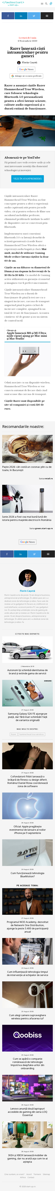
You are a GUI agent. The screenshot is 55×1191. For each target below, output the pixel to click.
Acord (29, 1174)
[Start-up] (51, 2)
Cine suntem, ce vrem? (14, 1174)
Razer (13, 734)
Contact (31, 1177)
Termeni (37, 1174)
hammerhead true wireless (32, 734)
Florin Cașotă (29, 62)
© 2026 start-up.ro (28, 1186)
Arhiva (23, 1177)
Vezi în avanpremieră (27, 178)
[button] (42, 4)
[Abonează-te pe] (26, 69)
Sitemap (46, 1174)
